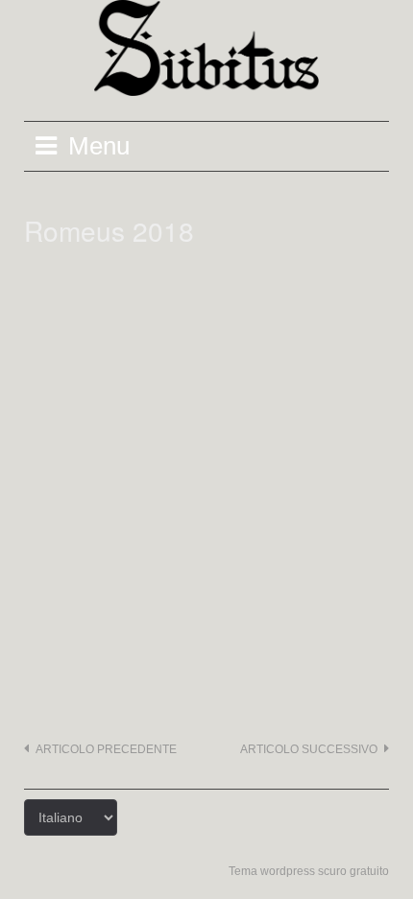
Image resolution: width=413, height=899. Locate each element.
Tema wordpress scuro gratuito (309, 871)
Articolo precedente (106, 749)
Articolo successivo (308, 749)
